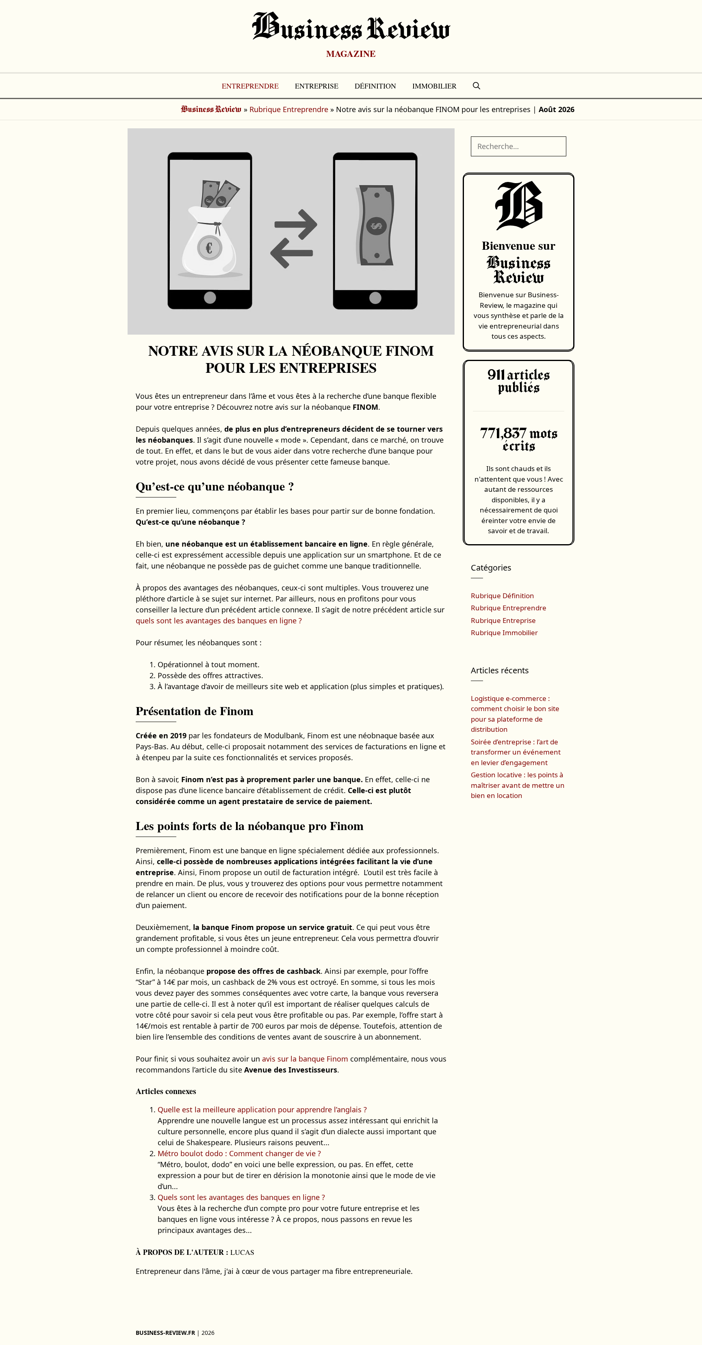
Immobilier (434, 86)
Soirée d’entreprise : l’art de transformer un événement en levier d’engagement (516, 752)
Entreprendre (250, 86)
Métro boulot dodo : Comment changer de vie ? (239, 1153)
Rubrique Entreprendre (288, 109)
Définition (375, 86)
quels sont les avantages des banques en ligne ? (219, 620)
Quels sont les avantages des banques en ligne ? (241, 1197)
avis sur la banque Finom (305, 1059)
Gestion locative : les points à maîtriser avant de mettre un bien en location (518, 785)
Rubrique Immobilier (504, 632)
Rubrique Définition (502, 595)
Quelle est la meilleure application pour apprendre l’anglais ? (262, 1109)
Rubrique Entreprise (503, 620)
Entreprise (316, 86)
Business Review (351, 30)
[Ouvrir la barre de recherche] (476, 86)
